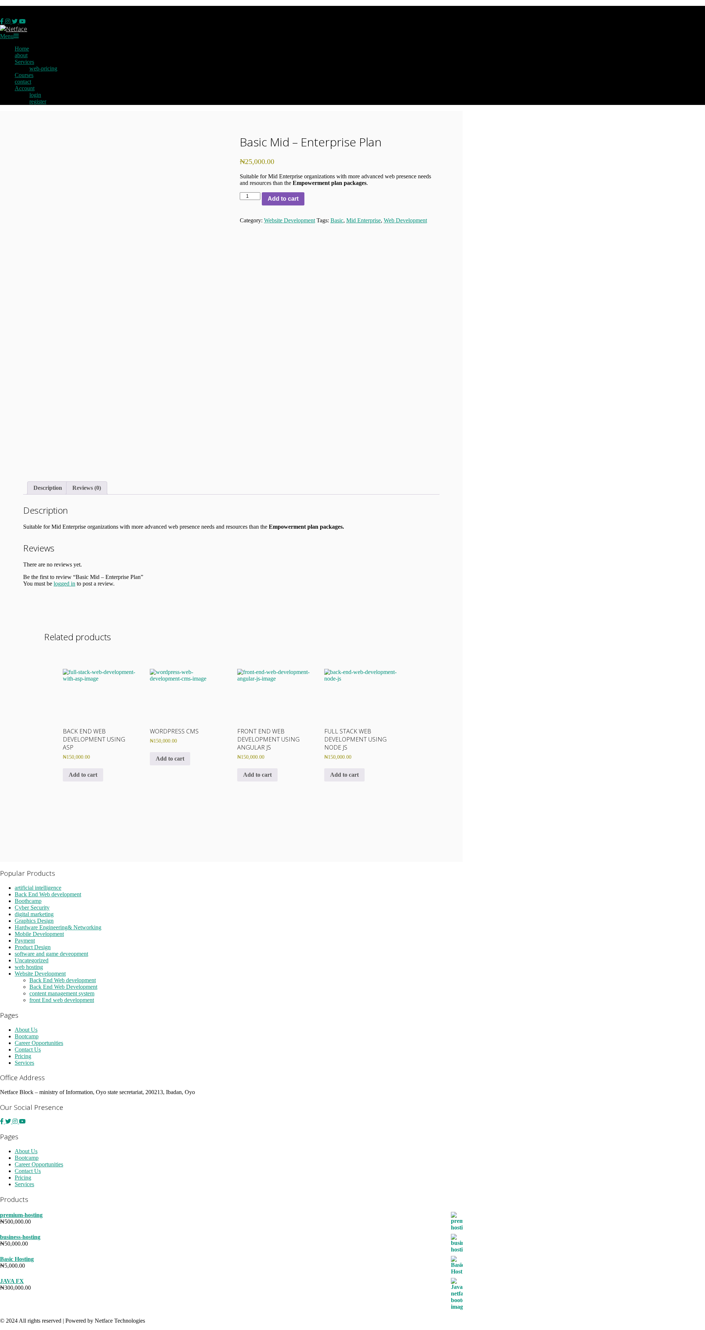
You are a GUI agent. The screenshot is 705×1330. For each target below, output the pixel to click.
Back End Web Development (63, 987)
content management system (61, 993)
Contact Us (28, 1049)
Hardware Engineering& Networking (58, 927)
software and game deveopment (51, 954)
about (21, 55)
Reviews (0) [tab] (86, 488)
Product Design (33, 947)
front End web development (61, 1000)
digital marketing (34, 914)
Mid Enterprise (363, 220)
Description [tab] (47, 488)
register (37, 101)
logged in (64, 583)
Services (24, 62)
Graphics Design (34, 921)
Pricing (23, 1056)
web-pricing (43, 68)
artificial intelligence (38, 888)
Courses (24, 75)
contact (23, 82)
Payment (25, 940)
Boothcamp (28, 901)
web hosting (29, 967)
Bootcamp (27, 1036)
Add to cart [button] (83, 775)
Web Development (405, 220)
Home (22, 48)
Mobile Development (39, 934)
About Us (26, 1030)
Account (25, 88)
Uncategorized (31, 960)
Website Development (289, 220)
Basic (336, 220)
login (35, 95)
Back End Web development (48, 894)
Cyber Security (32, 907)
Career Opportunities (39, 1043)
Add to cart (283, 199)
